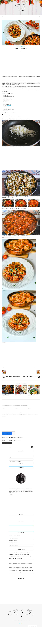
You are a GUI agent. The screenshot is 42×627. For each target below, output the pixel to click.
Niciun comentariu (37, 367)
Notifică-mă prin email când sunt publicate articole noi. (11, 440)
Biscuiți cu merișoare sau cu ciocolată (15, 558)
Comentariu (4, 416)
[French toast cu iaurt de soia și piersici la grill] (4, 372)
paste (22, 77)
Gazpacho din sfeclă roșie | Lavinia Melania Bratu (19, 563)
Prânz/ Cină (19, 46)
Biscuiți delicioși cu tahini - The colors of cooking (19, 556)
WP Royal (28, 620)
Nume (3, 408)
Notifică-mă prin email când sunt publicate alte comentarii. (12, 437)
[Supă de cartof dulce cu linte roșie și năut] (38, 372)
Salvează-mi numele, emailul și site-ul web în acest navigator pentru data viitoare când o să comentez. (20, 414)
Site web (29, 408)
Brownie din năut (24, 560)
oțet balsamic (8, 105)
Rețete (23, 46)
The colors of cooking (6, 367)
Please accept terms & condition (15, 461)
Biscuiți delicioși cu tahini (13, 540)
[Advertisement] (21, 64)
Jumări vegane (18, 394)
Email (16, 408)
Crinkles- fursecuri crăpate (13, 538)
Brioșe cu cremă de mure (13, 545)
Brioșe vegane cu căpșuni (13, 542)
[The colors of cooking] (21, 5)
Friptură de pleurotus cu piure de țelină (23, 572)
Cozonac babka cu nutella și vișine (14, 535)
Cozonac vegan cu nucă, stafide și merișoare (21, 554)
